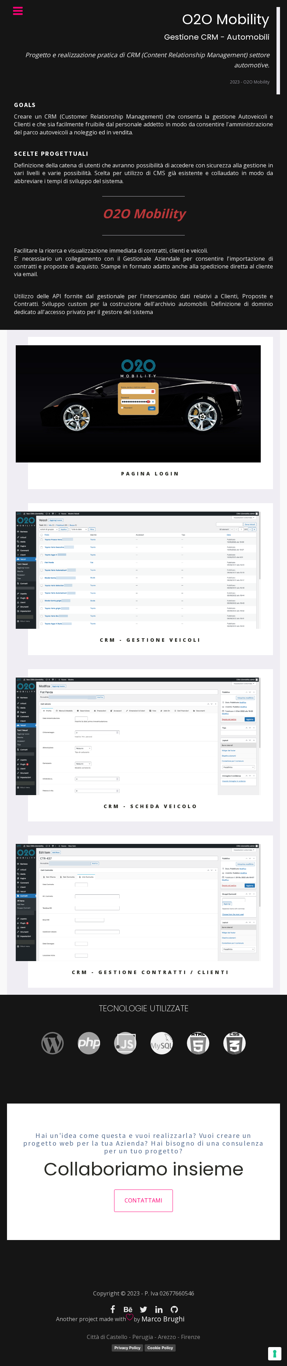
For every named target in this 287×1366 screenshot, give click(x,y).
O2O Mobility (143, 213)
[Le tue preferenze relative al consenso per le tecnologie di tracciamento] (274, 1353)
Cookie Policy (160, 1347)
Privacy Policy (127, 1347)
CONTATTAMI (143, 1200)
